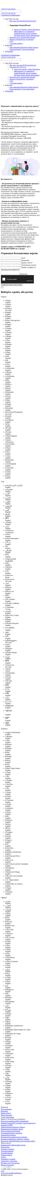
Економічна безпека (8, 1135)
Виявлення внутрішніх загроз (12, 1129)
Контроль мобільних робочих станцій (15, 1139)
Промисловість (6, 1155)
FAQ (11, 41)
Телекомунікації (7, 1153)
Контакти (24, 47)
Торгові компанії (7, 1151)
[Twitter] (2, 1167)
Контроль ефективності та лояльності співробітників (27, 31)
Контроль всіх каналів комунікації (22, 37)
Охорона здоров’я (7, 1149)
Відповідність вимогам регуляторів (14, 1137)
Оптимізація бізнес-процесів (11, 1133)
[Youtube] (8, 1167)
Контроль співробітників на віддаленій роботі (18, 1141)
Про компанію (15, 47)
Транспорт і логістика (9, 1161)
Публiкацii (9, 51)
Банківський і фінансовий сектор (13, 1145)
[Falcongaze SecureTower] (9, 7)
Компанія (25, 260)
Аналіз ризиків (31, 33)
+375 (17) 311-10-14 (8, 9)
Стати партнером (27, 49)
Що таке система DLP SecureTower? (23, 21)
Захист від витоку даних (23, 29)
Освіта (3, 1157)
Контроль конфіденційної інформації (14, 1121)
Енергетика (5, 1147)
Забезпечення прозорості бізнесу (13, 1127)
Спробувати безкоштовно (10, 15)
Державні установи (8, 1159)
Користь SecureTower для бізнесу (22, 39)
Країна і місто (27, 263)
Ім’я (23, 258)
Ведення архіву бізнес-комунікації (26, 35)
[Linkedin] (10, 1167)
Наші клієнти (33, 47)
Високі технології (7, 1165)
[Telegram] (4, 1167)
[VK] (6, 1167)
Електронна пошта (29, 265)
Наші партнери (15, 49)
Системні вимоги (16, 43)
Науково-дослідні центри (10, 1163)
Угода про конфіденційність (11, 1173)
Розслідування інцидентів (10, 1131)
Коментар (23, 274)
